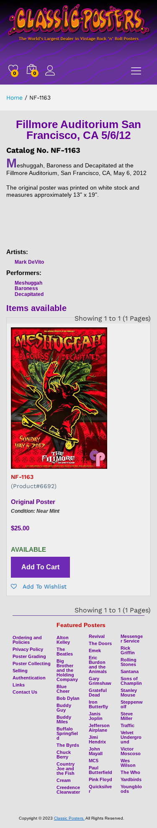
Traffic (127, 725)
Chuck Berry (64, 754)
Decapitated (29, 294)
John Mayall (96, 751)
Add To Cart (40, 567)
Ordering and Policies (27, 640)
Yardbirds (131, 779)
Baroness (26, 288)
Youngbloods (131, 789)
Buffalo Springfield (67, 733)
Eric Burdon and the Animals (98, 664)
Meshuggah (28, 283)
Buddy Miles (64, 719)
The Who (130, 772)
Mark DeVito (29, 262)
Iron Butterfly (98, 704)
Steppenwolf (132, 704)
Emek (95, 650)
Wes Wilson (128, 763)
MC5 (93, 760)
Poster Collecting (32, 663)
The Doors (100, 643)
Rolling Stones (128, 662)
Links (19, 684)
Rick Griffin (128, 650)
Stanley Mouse (129, 692)
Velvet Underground (131, 737)
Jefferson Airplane (99, 728)
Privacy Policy (28, 649)
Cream (64, 780)
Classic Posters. (69, 818)
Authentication (29, 677)
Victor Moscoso (131, 751)
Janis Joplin (96, 716)
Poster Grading (29, 656)
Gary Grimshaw (100, 681)
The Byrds (68, 745)
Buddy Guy (64, 707)
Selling (20, 670)
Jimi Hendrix (97, 739)
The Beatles (65, 651)
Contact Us (25, 691)
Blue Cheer (63, 689)
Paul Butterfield (100, 770)
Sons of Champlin (131, 681)
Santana (130, 671)
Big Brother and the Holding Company (67, 670)
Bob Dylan (68, 698)
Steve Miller (127, 716)
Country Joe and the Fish (66, 768)
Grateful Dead (98, 692)
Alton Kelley (63, 640)
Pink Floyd (100, 779)
